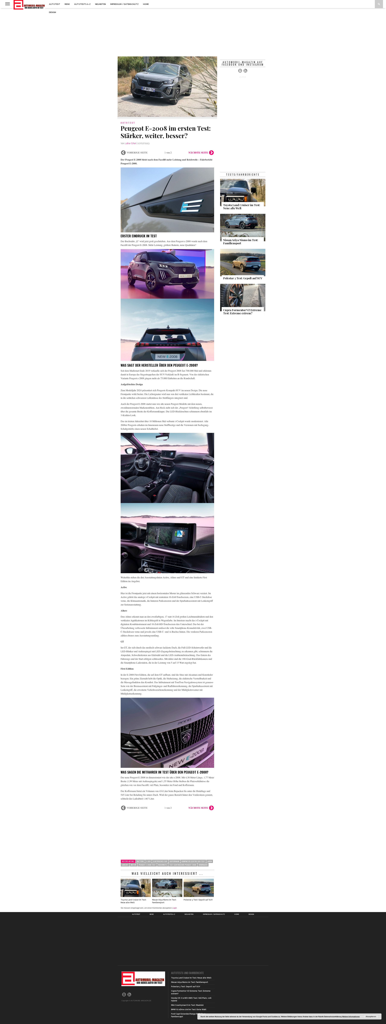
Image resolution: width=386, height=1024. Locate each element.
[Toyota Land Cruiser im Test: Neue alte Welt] (136, 896)
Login (174, 908)
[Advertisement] (193, 32)
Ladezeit (125, 864)
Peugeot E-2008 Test (147, 864)
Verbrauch (203, 864)
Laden (209, 861)
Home (146, 4)
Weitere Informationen (351, 1016)
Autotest (54, 4)
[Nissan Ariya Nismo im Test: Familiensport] (167, 896)
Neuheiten (100, 4)
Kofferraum (174, 861)
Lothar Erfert (130, 143)
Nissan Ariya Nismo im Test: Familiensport (164, 901)
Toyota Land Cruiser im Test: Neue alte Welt (133, 901)
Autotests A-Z (82, 4)
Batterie (140, 861)
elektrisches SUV (160, 861)
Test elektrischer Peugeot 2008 (182, 864)
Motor (133, 864)
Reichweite (162, 864)
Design (52, 12)
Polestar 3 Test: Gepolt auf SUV (198, 900)
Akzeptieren (371, 1016)
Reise (67, 4)
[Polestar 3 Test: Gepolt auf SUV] (199, 896)
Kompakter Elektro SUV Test (193, 861)
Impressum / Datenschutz (124, 4)
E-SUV (148, 861)
